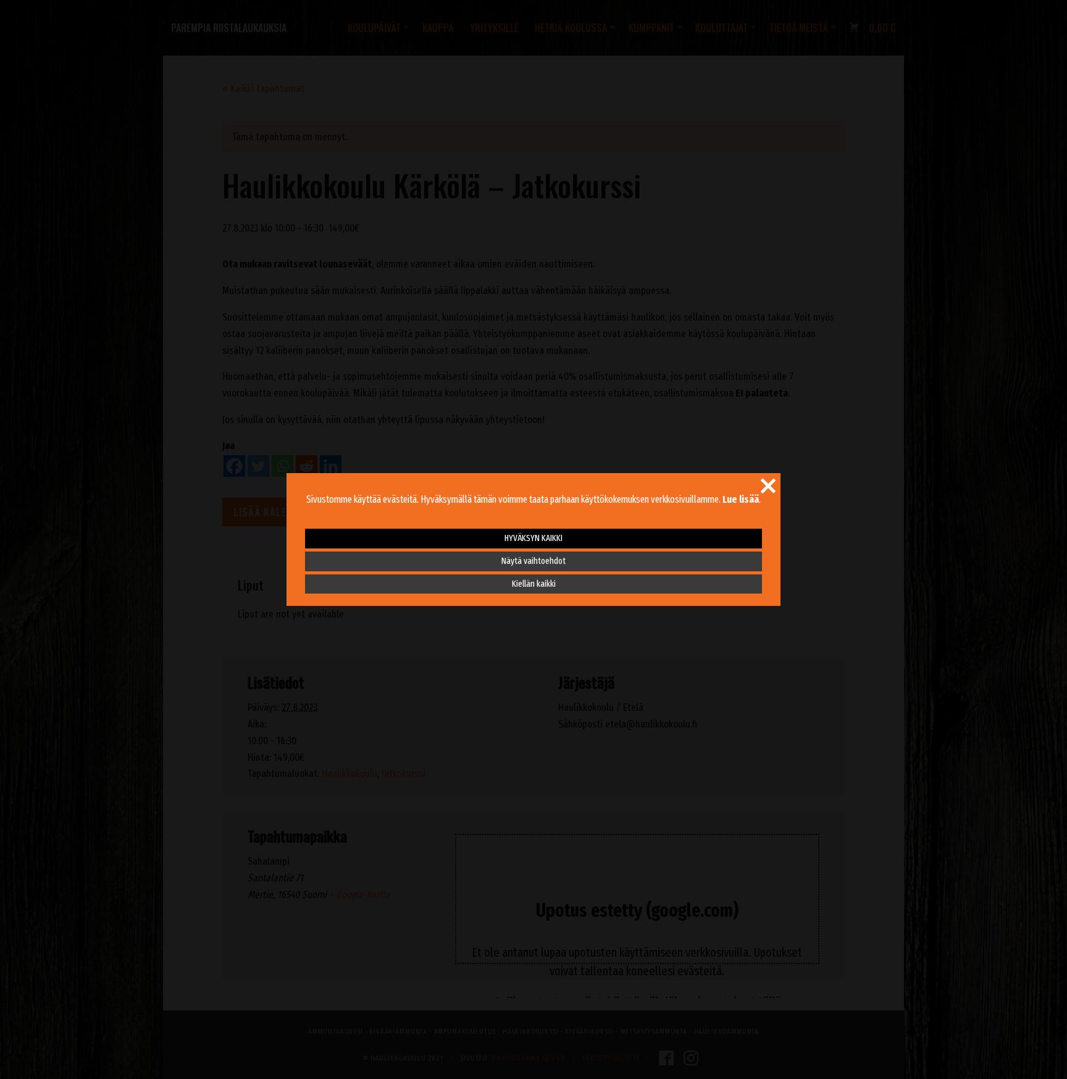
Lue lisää (740, 499)
